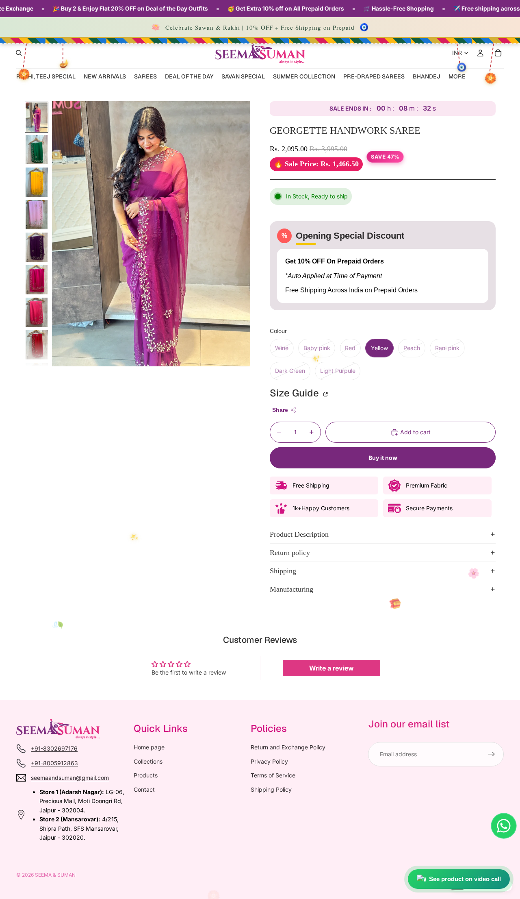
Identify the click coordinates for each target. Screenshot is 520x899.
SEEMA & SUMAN (55, 875)
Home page (149, 747)
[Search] (19, 53)
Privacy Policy (269, 761)
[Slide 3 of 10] (37, 182)
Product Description (299, 534)
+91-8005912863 (54, 763)
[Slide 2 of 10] (37, 149)
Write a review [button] (331, 668)
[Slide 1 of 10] (37, 117)
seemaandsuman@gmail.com (70, 777)
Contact (144, 789)
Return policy (290, 553)
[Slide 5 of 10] (37, 247)
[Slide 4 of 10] (37, 214)
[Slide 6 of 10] (37, 279)
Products (146, 775)
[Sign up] (491, 754)
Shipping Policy (271, 789)
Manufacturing (291, 589)
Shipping (283, 571)
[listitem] (457, 77)
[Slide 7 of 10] (37, 312)
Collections (148, 761)
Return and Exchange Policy (288, 747)
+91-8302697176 (54, 748)
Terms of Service (273, 775)
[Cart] (498, 53)
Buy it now (382, 457)
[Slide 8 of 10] (37, 344)
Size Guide (295, 393)
